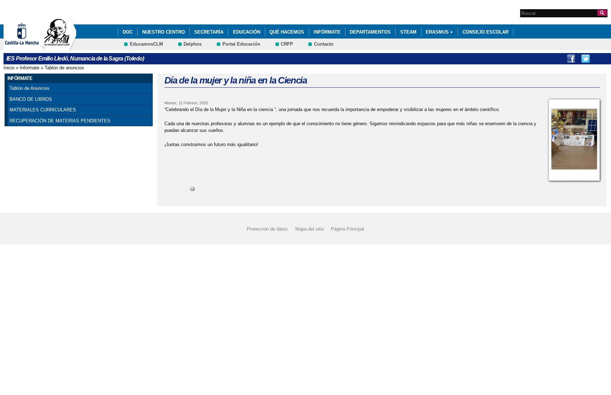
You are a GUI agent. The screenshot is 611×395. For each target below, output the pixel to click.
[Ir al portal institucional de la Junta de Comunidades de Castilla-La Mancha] (31, 47)
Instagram (600, 58)
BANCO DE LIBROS (31, 99)
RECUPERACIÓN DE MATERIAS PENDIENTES (60, 120)
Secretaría (208, 32)
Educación (246, 32)
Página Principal (347, 229)
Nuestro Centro (163, 32)
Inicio (9, 67)
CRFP (287, 44)
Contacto (323, 44)
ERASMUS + (439, 32)
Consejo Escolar (485, 32)
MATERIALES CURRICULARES (43, 109)
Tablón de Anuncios (30, 88)
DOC (128, 32)
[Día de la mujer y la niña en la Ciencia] (574, 140)
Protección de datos (267, 229)
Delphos (193, 44)
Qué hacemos (286, 32)
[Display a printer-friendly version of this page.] (192, 188)
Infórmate (327, 32)
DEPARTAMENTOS (370, 32)
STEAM (408, 32)
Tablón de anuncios (64, 67)
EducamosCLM (146, 44)
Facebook (571, 58)
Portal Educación (241, 44)
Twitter (585, 58)
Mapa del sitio (309, 229)
